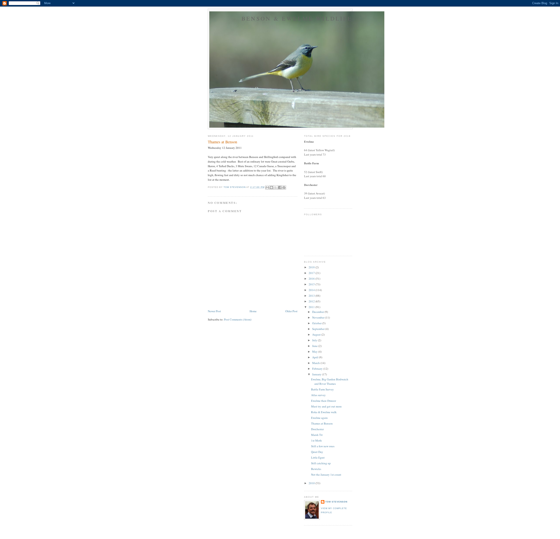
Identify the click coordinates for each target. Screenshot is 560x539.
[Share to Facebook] (280, 187)
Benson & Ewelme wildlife (297, 18)
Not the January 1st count (326, 475)
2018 (312, 267)
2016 (312, 279)
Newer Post (214, 311)
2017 (312, 273)
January (317, 374)
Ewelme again (319, 418)
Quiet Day (317, 452)
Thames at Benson (322, 423)
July (315, 340)
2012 (312, 301)
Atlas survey (318, 395)
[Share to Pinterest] (284, 187)
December (318, 312)
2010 (312, 483)
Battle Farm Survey (322, 389)
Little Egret (318, 457)
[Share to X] (275, 187)
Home (253, 311)
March (316, 363)
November (318, 317)
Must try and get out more (326, 406)
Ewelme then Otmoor (323, 401)
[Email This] (267, 187)
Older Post (291, 311)
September (318, 329)
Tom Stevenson (336, 502)
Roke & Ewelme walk (324, 412)
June (315, 346)
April (315, 357)
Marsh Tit (317, 435)
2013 (312, 296)
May (315, 352)
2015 (312, 284)
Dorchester (317, 429)
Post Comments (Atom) (237, 319)
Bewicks (316, 469)
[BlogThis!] (271, 187)
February (317, 369)
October (317, 323)
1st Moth (316, 440)
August (316, 334)
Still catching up (321, 463)
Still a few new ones (322, 446)
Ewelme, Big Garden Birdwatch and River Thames (329, 381)
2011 (312, 307)
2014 (312, 290)
